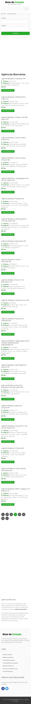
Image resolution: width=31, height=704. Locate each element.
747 (15, 514)
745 (7, 514)
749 (24, 514)
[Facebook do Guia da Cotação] (3, 688)
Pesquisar (15, 33)
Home (4, 13)
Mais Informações (7, 90)
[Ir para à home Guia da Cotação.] (15, 2)
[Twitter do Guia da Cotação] (7, 688)
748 (20, 514)
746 (11, 514)
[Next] (7, 518)
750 (3, 518)
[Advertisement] (15, 55)
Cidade (3, 25)
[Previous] (3, 514)
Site (4, 87)
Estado (3, 18)
